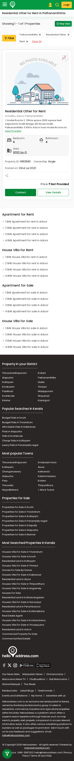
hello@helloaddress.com (16, 735)
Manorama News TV (14, 679)
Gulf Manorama (58, 679)
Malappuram (45, 391)
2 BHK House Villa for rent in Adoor (26, 263)
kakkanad (44, 471)
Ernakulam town (47, 462)
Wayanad (43, 396)
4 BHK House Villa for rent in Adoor (26, 276)
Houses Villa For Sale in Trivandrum (22, 552)
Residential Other (56, 34)
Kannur (6, 400)
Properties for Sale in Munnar (19, 534)
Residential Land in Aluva (16, 579)
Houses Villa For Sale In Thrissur (20, 565)
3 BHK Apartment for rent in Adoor (26, 234)
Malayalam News (32, 674)
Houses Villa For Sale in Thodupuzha (23, 625)
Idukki (41, 382)
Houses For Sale (11, 593)
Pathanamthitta (29, 34)
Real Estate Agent (12, 615)
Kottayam (7, 382)
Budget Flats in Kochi (14, 417)
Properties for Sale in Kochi (17, 507)
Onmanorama (55, 674)
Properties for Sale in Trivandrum (21, 511)
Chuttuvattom (37, 679)
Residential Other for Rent (25, 111)
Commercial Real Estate (16, 638)
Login (67, 4)
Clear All (36, 41)
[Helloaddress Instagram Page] (15, 666)
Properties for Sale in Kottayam (20, 516)
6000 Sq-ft (20, 152)
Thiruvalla (7, 485)
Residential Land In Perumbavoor (21, 606)
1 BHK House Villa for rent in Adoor (26, 257)
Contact (20, 192)
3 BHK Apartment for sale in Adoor (26, 305)
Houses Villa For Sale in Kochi (19, 556)
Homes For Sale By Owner (17, 570)
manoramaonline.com (37, 747)
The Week (30, 684)
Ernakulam (8, 386)
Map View (65, 23)
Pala (4, 480)
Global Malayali (11, 684)
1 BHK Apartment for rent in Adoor (26, 221)
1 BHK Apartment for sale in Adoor (26, 292)
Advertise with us (56, 695)
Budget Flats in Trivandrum (17, 422)
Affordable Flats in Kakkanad (18, 427)
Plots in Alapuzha (12, 431)
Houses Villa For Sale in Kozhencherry (24, 620)
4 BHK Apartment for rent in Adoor (26, 240)
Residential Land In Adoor (17, 629)
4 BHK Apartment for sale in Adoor (26, 311)
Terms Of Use (37, 755)
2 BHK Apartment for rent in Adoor (26, 228)
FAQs (49, 755)
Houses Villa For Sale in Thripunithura (23, 584)
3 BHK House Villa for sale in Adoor (26, 340)
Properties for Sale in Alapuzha (20, 530)
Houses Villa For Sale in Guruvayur (21, 602)
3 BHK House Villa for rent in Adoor (26, 269)
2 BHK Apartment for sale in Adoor (26, 299)
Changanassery (11, 471)
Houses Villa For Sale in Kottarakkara (23, 611)
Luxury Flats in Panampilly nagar (20, 445)
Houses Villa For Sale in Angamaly (21, 588)
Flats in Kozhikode (12, 436)
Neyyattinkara (10, 489)
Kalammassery (47, 476)
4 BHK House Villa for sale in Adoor (26, 347)
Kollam (42, 373)
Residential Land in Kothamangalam (23, 597)
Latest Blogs (27, 690)
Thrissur (42, 386)
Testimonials (45, 690)
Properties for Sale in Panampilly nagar (25, 521)
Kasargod (44, 400)
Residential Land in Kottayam (19, 561)
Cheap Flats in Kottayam (16, 440)
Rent (22, 41)
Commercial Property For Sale (19, 634)
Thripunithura (45, 485)
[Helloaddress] (12, 4)
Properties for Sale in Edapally (19, 525)
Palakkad (7, 391)
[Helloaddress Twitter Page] (9, 665)
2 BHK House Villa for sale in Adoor (26, 334)
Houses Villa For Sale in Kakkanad (21, 574)
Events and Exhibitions (15, 695)
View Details (53, 192)
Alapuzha (7, 377)
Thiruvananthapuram (14, 373)
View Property (13, 131)
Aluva (41, 467)
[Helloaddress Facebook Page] (4, 665)
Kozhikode (8, 396)
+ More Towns (46, 489)
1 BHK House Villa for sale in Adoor (26, 328)
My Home (37, 695)
